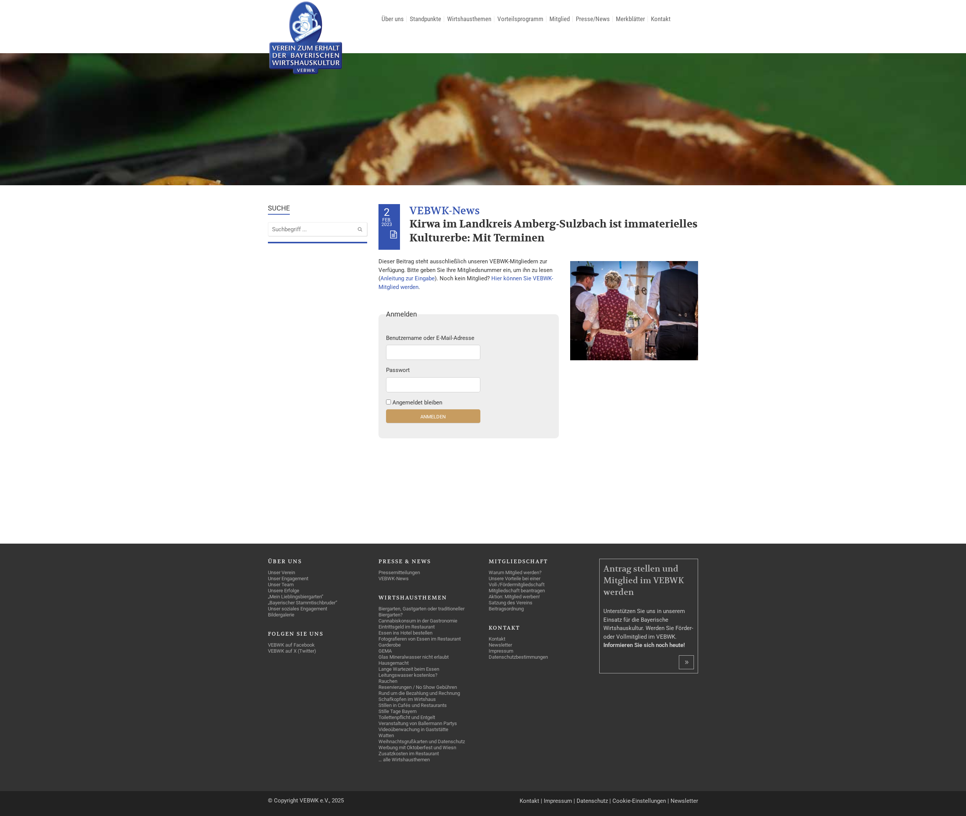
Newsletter (684, 801)
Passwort (398, 370)
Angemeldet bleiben (417, 402)
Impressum (558, 801)
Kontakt (529, 801)
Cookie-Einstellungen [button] (639, 801)
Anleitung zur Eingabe (407, 278)
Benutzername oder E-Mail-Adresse (430, 338)
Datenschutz (592, 801)
